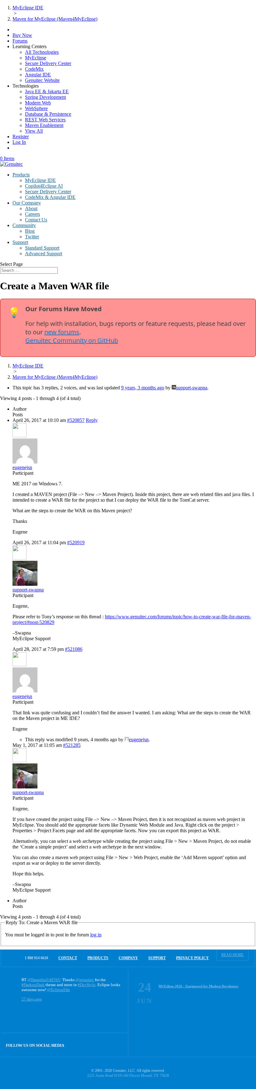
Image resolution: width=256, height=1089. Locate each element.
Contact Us (36, 219)
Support (20, 242)
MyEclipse (35, 57)
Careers (32, 214)
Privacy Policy (192, 958)
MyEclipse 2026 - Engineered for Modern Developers (198, 986)
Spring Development (45, 97)
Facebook (102, 1044)
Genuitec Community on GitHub (71, 340)
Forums (19, 40)
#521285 (72, 745)
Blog (30, 231)
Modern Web (38, 102)
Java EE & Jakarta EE (47, 91)
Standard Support (42, 248)
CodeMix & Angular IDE (50, 197)
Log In (19, 142)
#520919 (76, 542)
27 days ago (32, 999)
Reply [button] (92, 420)
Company (128, 958)
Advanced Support (43, 253)
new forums (61, 332)
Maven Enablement (44, 125)
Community (24, 225)
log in (95, 934)
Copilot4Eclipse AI (44, 186)
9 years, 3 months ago (142, 387)
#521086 (73, 649)
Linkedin (116, 1044)
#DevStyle (87, 984)
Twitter (32, 236)
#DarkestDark (33, 984)
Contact (67, 958)
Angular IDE (38, 74)
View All (34, 131)
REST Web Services (45, 119)
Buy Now (22, 35)
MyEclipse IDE (40, 180)
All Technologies (42, 52)
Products (21, 174)
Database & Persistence (48, 114)
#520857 (76, 420)
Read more (232, 955)
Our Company (26, 202)
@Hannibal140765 (43, 979)
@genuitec (85, 979)
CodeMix (34, 69)
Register (20, 136)
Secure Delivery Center (48, 63)
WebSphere (36, 108)
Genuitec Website (42, 80)
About (31, 208)
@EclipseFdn (58, 989)
